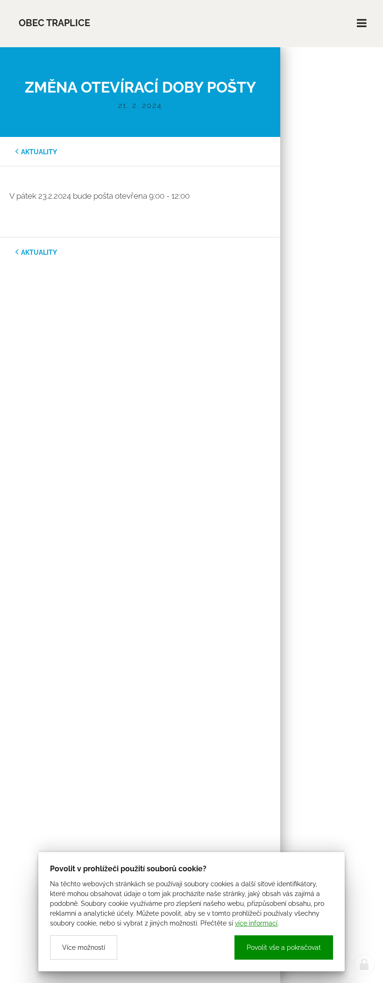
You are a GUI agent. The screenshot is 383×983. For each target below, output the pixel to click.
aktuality (39, 152)
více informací (256, 923)
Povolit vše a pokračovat (284, 947)
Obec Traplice (54, 23)
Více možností (83, 947)
